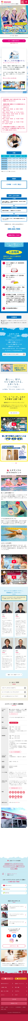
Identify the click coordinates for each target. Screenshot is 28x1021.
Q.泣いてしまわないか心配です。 (9, 687)
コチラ (16, 802)
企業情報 (6, 1007)
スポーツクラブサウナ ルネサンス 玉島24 (9, 3)
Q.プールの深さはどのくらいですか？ (10, 696)
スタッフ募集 (14, 868)
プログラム (17, 991)
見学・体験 (17, 987)
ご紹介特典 (14, 999)
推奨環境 (24, 1007)
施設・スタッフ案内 (4, 991)
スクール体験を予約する (13, 40)
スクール (2, 994)
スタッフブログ (22, 978)
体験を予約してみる (13, 235)
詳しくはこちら (14, 413)
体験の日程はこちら (14, 43)
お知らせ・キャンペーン (12, 873)
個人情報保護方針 (18, 1007)
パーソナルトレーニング (9, 866)
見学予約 (7, 892)
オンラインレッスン (18, 864)
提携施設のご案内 (14, 1003)
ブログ (16, 994)
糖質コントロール (20, 866)
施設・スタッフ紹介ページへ (14, 674)
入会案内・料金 (4, 987)
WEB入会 (7, 889)
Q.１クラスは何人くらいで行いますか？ (10, 692)
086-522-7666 (14, 229)
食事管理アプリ (8, 864)
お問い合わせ (8, 885)
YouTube (8, 978)
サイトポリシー (11, 1007)
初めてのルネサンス (4, 983)
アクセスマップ (13, 713)
